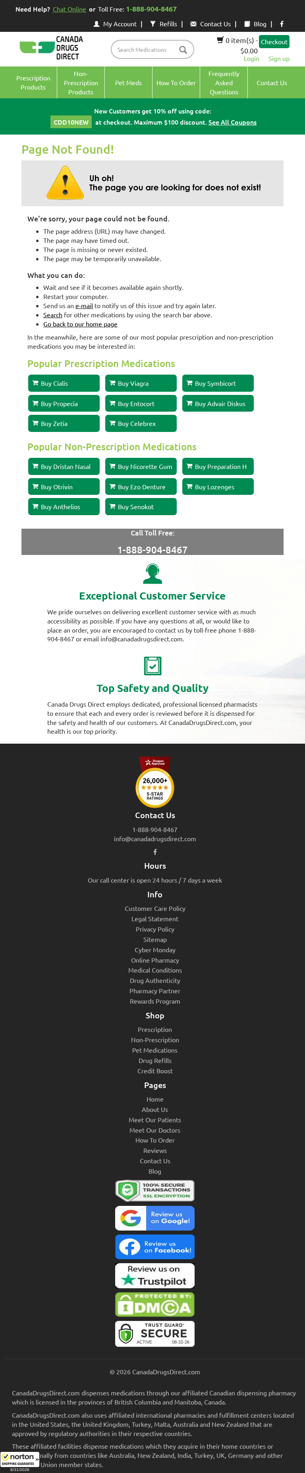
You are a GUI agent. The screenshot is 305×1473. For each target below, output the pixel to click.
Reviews (155, 1150)
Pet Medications (155, 1050)
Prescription (155, 1029)
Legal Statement (154, 918)
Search (52, 314)
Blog (260, 23)
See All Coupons (232, 121)
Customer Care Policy (155, 908)
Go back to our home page (80, 324)
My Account (120, 23)
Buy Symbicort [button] (215, 383)
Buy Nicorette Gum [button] (145, 466)
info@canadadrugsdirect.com (155, 838)
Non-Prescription (155, 1039)
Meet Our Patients (155, 1119)
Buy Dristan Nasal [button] (66, 466)
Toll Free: (137, 8)
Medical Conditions (155, 970)
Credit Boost (155, 1070)
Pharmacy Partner (154, 990)
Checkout (274, 41)
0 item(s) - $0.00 (241, 45)
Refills (168, 23)
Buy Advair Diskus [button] (220, 403)
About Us (155, 1109)
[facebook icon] (282, 23)
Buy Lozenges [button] (214, 486)
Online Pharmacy (155, 960)
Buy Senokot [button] (136, 506)
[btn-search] (183, 50)
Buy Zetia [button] (54, 423)
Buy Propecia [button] (59, 403)
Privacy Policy (155, 929)
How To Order (155, 1140)
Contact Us (215, 23)
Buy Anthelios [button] (60, 506)
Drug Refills (155, 1060)
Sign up (279, 58)
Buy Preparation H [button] (221, 466)
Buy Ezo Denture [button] (142, 486)
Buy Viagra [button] (133, 383)
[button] (20, 1462)
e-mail (84, 305)
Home (155, 1099)
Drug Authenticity (155, 980)
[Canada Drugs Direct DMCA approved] (155, 1306)
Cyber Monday (155, 949)
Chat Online (69, 9)
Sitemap (155, 939)
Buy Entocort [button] (136, 403)
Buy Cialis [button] (54, 383)
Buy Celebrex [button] (137, 423)
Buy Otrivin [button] (57, 486)
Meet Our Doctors (154, 1130)
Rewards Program (155, 1001)
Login (251, 58)
